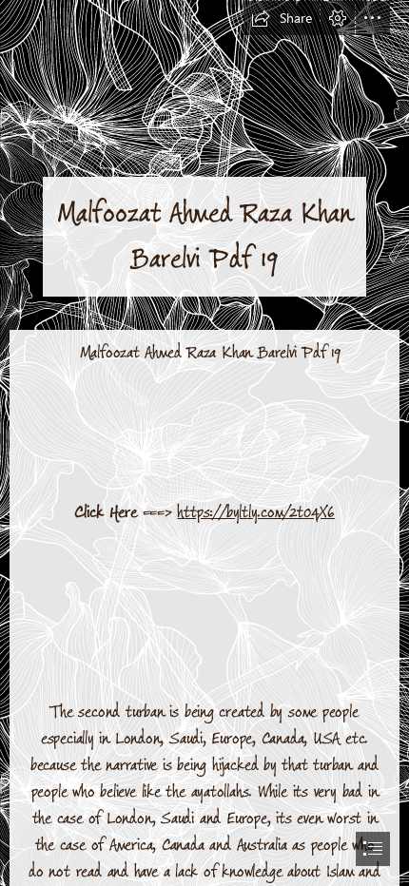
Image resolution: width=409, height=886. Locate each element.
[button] (281, 18)
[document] (204, 443)
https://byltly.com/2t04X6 (256, 512)
